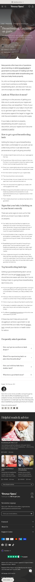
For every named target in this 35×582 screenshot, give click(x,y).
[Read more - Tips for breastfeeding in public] (3, 465)
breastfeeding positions (16, 312)
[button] (2, 6)
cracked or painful (7, 129)
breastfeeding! (24, 68)
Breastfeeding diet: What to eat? (9, 442)
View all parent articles (8, 484)
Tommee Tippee (10, 577)
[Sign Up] (31, 513)
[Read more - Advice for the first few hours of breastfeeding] (20, 465)
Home (2, 23)
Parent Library (9, 23)
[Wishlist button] (29, 6)
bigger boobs (21, 275)
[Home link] (17, 6)
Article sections (6, 580)
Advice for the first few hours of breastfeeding (25, 469)
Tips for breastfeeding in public (7, 469)
